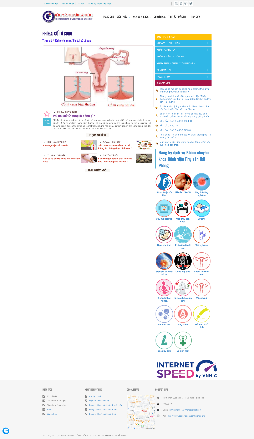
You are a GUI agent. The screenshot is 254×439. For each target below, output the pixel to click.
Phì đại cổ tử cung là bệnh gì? (74, 116)
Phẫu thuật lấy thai (164, 194)
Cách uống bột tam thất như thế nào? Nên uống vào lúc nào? (115, 160)
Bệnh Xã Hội (164, 70)
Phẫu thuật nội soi (182, 246)
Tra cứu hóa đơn (50, 3)
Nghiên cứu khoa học (99, 401)
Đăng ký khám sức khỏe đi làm (103, 409)
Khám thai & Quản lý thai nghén (176, 63)
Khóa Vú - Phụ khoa (168, 43)
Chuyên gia (160, 16)
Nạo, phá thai (164, 245)
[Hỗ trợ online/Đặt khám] (6, 431)
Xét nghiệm (201, 245)
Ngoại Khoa (163, 76)
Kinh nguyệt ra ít (56, 142)
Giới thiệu (122, 16)
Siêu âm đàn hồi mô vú (164, 273)
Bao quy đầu (164, 350)
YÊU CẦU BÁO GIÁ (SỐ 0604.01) (176, 121)
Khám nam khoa (166, 49)
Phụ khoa (183, 324)
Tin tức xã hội (110, 155)
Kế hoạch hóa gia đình (183, 299)
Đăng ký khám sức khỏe (99, 3)
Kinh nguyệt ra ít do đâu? (56, 145)
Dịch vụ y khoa (140, 16)
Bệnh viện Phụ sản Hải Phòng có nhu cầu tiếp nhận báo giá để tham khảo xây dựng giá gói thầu (185, 115)
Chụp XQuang (183, 271)
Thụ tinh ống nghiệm (201, 194)
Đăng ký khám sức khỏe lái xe (102, 414)
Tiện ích (50, 409)
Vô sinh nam (183, 350)
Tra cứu (195, 16)
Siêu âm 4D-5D (183, 192)
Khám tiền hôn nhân (201, 273)
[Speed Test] (186, 368)
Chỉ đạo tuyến (95, 396)
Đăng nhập (52, 414)
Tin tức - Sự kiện (177, 16)
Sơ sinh (201, 218)
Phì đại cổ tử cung (67, 112)
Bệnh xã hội (164, 324)
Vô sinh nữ (201, 298)
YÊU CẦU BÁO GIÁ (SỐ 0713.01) (176, 130)
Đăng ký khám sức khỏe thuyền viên (105, 405)
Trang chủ (108, 16)
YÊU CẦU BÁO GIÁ (169, 125)
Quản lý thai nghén (164, 299)
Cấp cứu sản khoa (182, 220)
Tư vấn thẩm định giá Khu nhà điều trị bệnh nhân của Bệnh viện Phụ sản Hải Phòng (185, 108)
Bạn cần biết (68, 3)
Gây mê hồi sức (164, 218)
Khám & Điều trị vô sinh (170, 56)
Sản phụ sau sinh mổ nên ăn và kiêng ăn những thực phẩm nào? (115, 147)
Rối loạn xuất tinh (201, 326)
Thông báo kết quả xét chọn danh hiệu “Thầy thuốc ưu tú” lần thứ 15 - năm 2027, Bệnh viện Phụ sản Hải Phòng (185, 99)
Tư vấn (81, 3)
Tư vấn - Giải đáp (112, 142)
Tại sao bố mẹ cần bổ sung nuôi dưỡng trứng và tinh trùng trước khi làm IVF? (184, 90)
